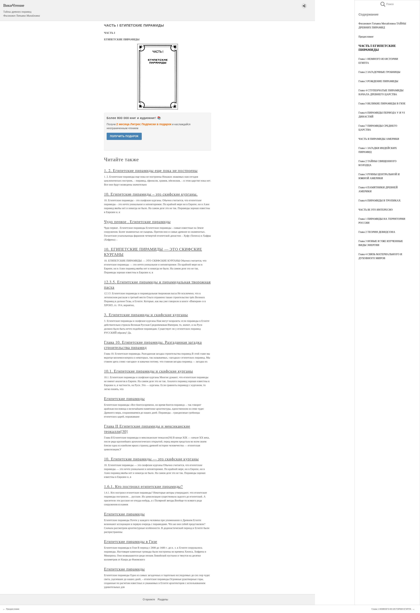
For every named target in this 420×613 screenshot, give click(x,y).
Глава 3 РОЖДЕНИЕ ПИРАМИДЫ (378, 81)
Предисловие (365, 36)
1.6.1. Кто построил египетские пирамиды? (143, 486)
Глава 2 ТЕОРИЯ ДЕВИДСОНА (376, 232)
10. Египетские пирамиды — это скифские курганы (151, 458)
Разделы (163, 599)
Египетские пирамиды (124, 398)
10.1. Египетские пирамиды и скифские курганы (148, 371)
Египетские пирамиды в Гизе (130, 541)
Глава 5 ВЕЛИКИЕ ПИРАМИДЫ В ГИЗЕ (382, 103)
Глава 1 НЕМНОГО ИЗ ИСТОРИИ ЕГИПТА (391, 609)
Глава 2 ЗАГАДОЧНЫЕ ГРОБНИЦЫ (379, 72)
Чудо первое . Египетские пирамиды (137, 221)
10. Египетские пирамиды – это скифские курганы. (151, 194)
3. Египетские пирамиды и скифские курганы (146, 314)
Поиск (386, 4)
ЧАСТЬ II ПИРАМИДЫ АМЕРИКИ (378, 138)
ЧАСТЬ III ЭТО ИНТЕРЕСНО (375, 209)
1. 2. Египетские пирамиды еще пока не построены (151, 170)
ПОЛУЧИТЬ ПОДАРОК (124, 136)
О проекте (149, 599)
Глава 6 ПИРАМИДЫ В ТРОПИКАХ (379, 200)
